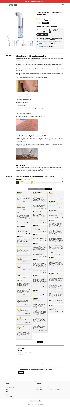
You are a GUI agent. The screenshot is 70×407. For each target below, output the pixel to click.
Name (19, 363)
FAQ (51, 4)
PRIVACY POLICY (29, 404)
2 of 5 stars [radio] (20, 352)
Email (42, 363)
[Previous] (8, 25)
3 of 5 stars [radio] (22, 352)
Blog (44, 4)
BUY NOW (45, 22)
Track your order (10, 387)
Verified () (41, 188)
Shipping (8, 391)
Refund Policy (9, 396)
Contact (55, 4)
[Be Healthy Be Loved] (13, 4)
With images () (33, 188)
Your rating (20, 350)
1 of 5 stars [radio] (18, 352)
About (48, 4)
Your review (20, 354)
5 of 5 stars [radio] (31, 352)
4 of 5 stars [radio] (26, 352)
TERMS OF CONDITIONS (39, 404)
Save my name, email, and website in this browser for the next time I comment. (36, 369)
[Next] (32, 25)
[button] (8, 37)
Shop (40, 4)
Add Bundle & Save (42, 34)
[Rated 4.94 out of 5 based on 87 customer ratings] (50, 18)
